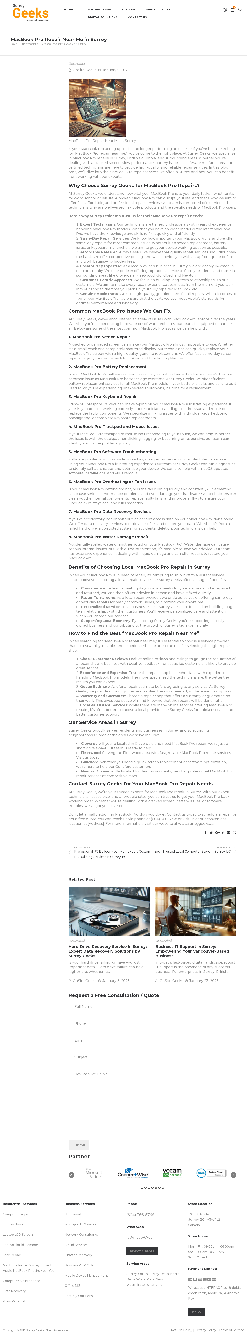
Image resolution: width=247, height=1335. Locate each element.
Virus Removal (14, 1301)
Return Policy (181, 1330)
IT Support (73, 1214)
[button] (71, 1175)
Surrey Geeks (35, 1330)
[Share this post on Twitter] (211, 833)
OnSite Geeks (84, 70)
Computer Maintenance (21, 1281)
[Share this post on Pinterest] (223, 833)
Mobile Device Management (86, 1275)
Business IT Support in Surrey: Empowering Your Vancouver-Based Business (192, 951)
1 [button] (142, 1188)
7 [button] (163, 1188)
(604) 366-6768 (164, 819)
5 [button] (156, 1188)
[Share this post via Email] (229, 833)
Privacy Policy (205, 1330)
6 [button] (159, 1188)
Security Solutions (79, 1296)
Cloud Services (76, 1245)
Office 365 (72, 1286)
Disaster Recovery (78, 1255)
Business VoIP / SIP (79, 1265)
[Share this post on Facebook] (205, 833)
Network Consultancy (82, 1234)
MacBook (81, 158)
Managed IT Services (80, 1224)
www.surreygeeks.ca (195, 823)
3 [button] (149, 1188)
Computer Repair (16, 1214)
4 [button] (152, 1188)
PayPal (196, 1311)
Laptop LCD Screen (18, 1234)
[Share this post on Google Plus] (217, 833)
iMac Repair (12, 1255)
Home (14, 44)
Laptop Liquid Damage (20, 1245)
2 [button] (145, 1188)
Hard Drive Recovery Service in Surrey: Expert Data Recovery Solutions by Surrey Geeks (108, 951)
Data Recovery (14, 1291)
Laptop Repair (14, 1224)
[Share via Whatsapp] (234, 833)
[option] (94, 1173)
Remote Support (142, 1251)
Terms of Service (231, 1330)
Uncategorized (29, 44)
